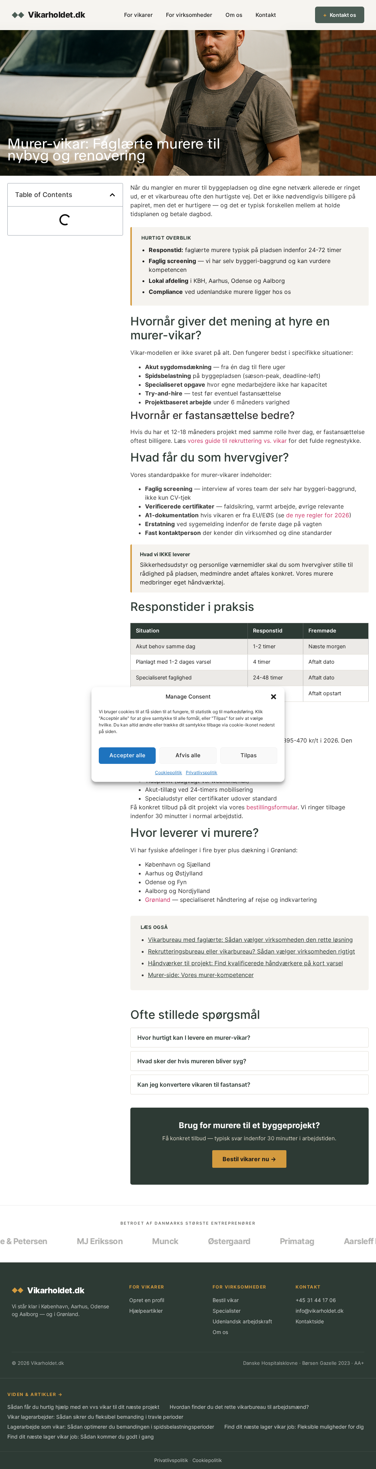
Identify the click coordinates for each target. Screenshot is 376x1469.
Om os (233, 14)
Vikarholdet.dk (56, 14)
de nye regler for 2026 (317, 515)
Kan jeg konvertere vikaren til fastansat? (193, 1084)
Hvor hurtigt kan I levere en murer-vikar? (193, 1037)
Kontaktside (310, 1321)
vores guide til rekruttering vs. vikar (237, 440)
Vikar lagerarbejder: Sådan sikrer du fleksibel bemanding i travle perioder (95, 1417)
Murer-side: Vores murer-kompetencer (201, 974)
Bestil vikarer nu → (249, 1159)
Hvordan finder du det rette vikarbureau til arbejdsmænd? (239, 1407)
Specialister (227, 1311)
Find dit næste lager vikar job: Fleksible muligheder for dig (294, 1427)
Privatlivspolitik (201, 772)
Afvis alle (188, 755)
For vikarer (138, 14)
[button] (273, 696)
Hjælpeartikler (146, 1311)
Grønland (157, 899)
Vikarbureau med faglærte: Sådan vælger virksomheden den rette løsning (250, 939)
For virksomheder (189, 14)
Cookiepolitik (168, 772)
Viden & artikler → (34, 1394)
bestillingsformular (271, 807)
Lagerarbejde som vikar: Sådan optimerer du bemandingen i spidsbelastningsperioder (110, 1427)
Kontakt (266, 14)
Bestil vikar (226, 1300)
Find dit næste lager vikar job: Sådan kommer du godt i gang (80, 1436)
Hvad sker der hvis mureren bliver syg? (191, 1061)
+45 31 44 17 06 (316, 1300)
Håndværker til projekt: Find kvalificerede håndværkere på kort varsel (245, 963)
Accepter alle (127, 755)
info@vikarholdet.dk (320, 1311)
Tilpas (249, 755)
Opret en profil (146, 1300)
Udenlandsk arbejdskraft (242, 1321)
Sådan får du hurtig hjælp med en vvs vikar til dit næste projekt (83, 1407)
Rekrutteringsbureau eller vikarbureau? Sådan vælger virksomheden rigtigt (251, 951)
